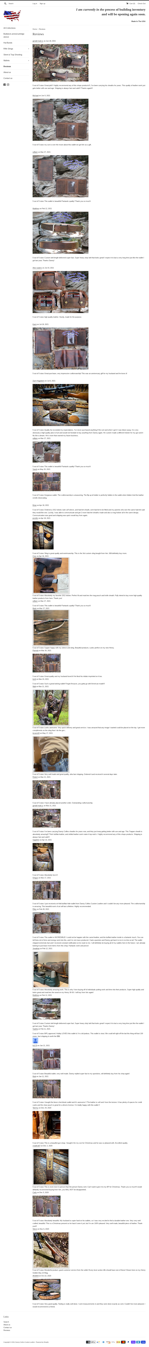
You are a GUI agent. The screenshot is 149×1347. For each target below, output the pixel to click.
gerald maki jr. (38, 41)
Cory (34, 556)
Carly (35, 1192)
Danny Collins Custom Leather (25, 1342)
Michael (36, 96)
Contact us (7, 78)
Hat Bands (7, 43)
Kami (35, 324)
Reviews (7, 66)
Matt (34, 1076)
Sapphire (36, 840)
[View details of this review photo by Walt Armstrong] (51, 708)
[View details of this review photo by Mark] (51, 628)
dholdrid (36, 1275)
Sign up (42, 3)
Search (6, 1322)
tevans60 (36, 733)
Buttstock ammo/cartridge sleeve (13, 35)
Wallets (16, 61)
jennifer (35, 518)
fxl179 (35, 1045)
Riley (34, 909)
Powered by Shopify (42, 1342)
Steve (35, 1229)
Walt (34, 686)
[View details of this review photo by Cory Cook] (51, 576)
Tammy (35, 1108)
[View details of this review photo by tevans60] (51, 754)
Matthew (36, 209)
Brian (35, 505)
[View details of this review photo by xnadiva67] (51, 1167)
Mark (35, 608)
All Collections (9, 28)
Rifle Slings (16, 49)
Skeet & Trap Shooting (12, 55)
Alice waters (37, 268)
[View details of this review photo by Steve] (51, 1250)
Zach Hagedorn (38, 381)
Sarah (35, 469)
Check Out (142, 3)
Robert (35, 777)
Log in (35, 3)
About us (7, 72)
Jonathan (36, 948)
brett (34, 679)
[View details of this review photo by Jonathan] (51, 970)
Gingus (35, 878)
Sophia (35, 1029)
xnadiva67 (36, 1146)
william (35, 152)
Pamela (35, 650)
